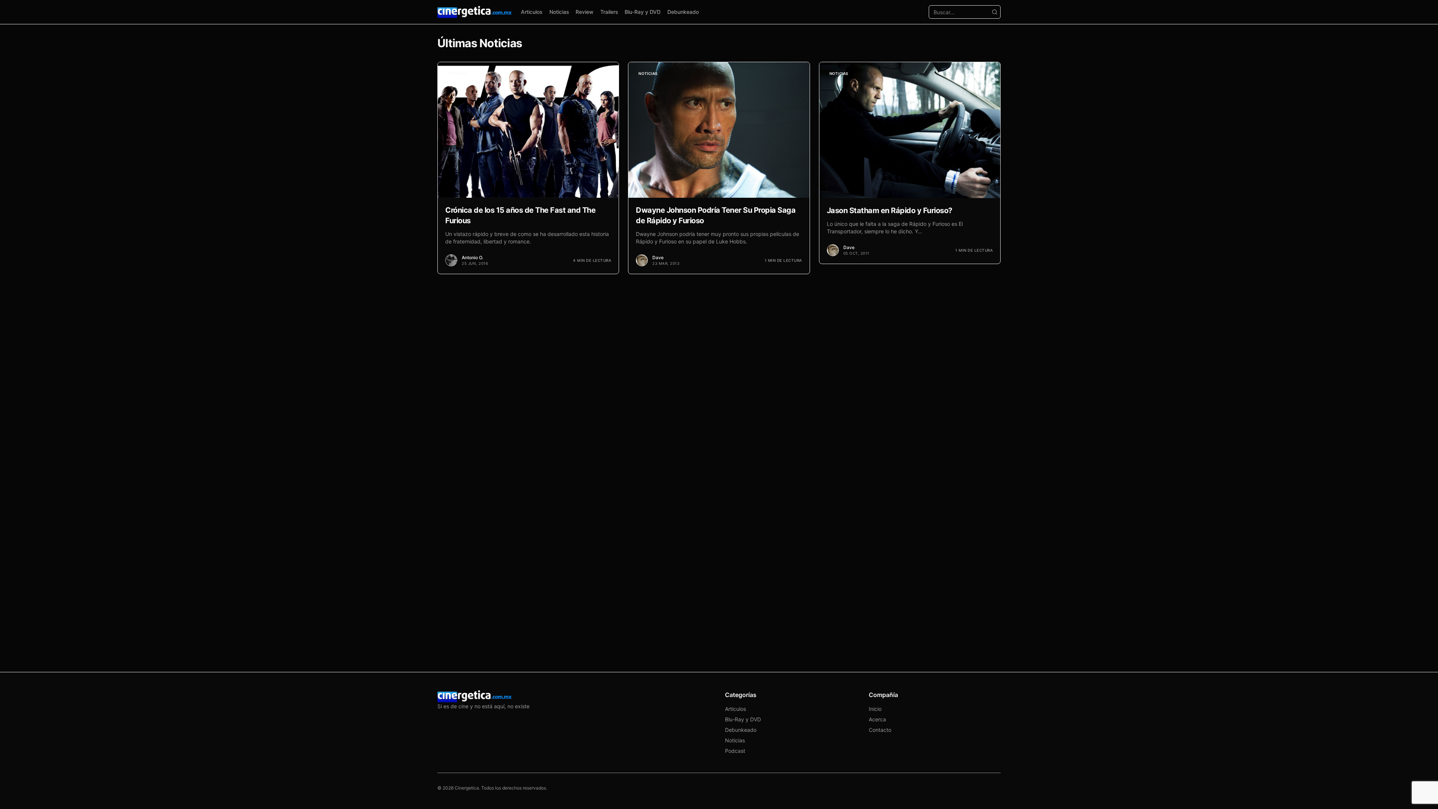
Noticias (559, 12)
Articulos (532, 12)
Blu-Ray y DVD (643, 12)
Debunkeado (683, 12)
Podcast (735, 751)
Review (585, 12)
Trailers (609, 12)
